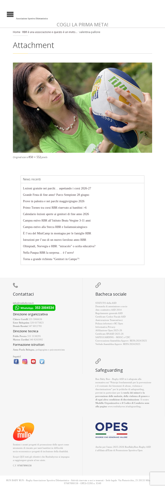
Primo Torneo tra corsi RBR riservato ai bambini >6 (55, 207)
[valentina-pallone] (82, 108)
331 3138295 (34, 336)
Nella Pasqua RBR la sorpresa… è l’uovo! (48, 252)
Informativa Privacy (105, 327)
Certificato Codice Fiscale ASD (110, 316)
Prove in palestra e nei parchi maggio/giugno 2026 (53, 201)
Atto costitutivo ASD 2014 (108, 309)
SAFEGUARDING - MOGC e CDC (112, 337)
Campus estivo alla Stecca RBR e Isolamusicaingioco (55, 227)
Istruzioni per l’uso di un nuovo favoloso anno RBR (54, 239)
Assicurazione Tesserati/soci (109, 320)
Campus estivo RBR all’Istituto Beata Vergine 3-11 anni (57, 220)
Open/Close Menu (4, 14)
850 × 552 (35, 157)
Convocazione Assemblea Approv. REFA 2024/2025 (121, 340)
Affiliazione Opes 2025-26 (108, 330)
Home (16, 32)
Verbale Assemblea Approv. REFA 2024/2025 (117, 344)
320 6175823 (37, 322)
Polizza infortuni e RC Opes (109, 323)
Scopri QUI (18, 456)
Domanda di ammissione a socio (111, 306)
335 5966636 (35, 319)
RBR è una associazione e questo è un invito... (49, 32)
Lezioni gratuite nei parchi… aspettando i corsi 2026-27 (57, 188)
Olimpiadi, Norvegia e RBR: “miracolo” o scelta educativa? (59, 246)
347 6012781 (35, 326)
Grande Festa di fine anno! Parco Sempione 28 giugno (56, 194)
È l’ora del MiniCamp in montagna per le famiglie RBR (57, 233)
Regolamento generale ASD (109, 313)
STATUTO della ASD (105, 303)
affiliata (101, 450)
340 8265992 (36, 339)
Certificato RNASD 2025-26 (109, 333)
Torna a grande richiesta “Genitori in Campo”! (51, 259)
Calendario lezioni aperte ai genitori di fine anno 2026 (56, 214)
